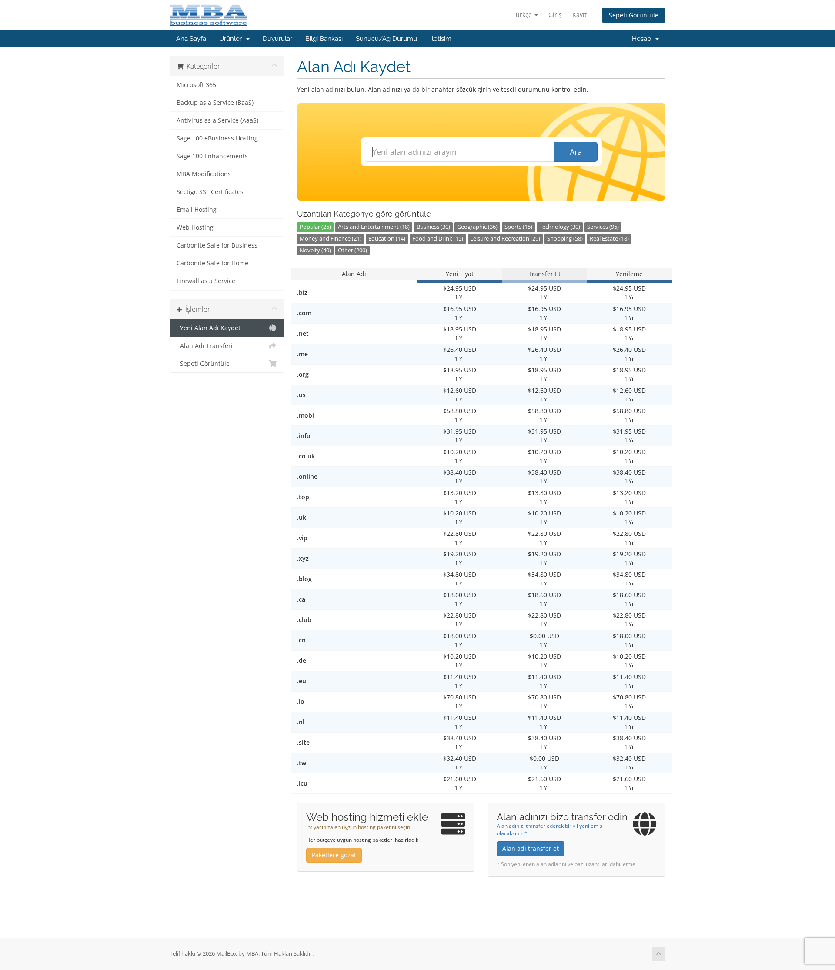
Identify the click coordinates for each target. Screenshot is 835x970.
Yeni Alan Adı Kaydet (208, 328)
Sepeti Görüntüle (633, 15)
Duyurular (277, 39)
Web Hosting (195, 227)
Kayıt (579, 14)
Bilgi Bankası (324, 39)
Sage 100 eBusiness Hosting (217, 138)
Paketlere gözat (334, 855)
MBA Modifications (204, 174)
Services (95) (603, 227)
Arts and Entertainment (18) (374, 227)
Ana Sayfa (191, 39)
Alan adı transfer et (530, 848)
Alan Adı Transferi (205, 346)
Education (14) (386, 238)
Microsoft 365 (196, 85)
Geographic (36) (477, 227)
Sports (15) (518, 227)
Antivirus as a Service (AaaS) (217, 120)
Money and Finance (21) (330, 238)
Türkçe (523, 14)
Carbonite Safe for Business (217, 245)
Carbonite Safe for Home (212, 263)
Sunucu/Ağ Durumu (386, 39)
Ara (576, 152)
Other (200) (352, 250)
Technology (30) (559, 227)
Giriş (555, 14)
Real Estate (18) (609, 238)
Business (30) (433, 227)
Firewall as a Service (206, 281)
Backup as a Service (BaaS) (215, 103)
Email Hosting (197, 210)
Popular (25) (315, 227)
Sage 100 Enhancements (212, 156)
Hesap (643, 39)
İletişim (440, 39)
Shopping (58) (565, 238)
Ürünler (232, 39)
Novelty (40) (315, 250)
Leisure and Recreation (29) (505, 238)
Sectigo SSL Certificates (210, 192)
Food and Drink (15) (437, 238)
